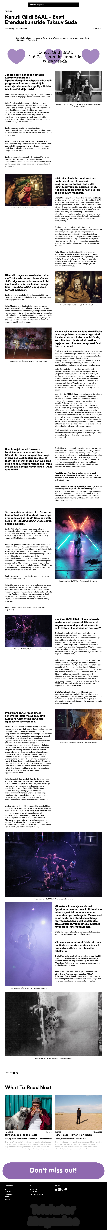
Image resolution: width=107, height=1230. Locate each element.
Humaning (9, 1132)
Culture (8, 11)
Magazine (40, 4)
